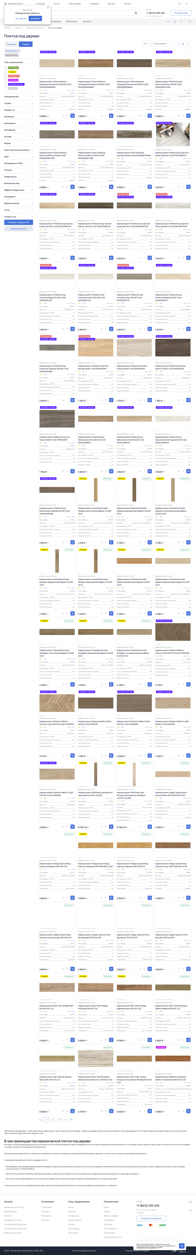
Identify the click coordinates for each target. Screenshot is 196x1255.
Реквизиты (46, 1215)
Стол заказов (55, 21)
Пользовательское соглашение (137, 1251)
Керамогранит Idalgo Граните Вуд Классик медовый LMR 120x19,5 (132, 865)
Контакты (127, 4)
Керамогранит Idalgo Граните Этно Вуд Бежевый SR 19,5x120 (94, 936)
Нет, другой (20, 18)
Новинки (72, 1211)
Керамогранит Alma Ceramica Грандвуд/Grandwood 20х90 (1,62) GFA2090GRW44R (133, 84)
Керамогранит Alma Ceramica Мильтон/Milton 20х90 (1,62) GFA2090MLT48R (91, 155)
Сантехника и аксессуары (15, 1228)
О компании (40, 4)
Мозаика (8, 1215)
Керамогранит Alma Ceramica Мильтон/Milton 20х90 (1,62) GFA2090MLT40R (53, 155)
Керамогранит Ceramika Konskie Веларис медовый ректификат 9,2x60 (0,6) (95, 582)
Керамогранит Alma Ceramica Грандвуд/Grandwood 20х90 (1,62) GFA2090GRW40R (94, 84)
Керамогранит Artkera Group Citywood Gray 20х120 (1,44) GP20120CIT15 (130, 297)
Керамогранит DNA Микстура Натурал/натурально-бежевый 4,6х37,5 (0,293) (131, 795)
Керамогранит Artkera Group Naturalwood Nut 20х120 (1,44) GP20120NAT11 (92, 440)
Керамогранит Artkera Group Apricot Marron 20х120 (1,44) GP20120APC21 (94, 225)
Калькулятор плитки (112, 1237)
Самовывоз (94, 4)
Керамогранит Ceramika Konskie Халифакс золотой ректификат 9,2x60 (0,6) (56, 653)
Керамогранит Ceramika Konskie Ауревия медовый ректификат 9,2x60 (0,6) (134, 511)
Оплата (57, 4)
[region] (19, 136)
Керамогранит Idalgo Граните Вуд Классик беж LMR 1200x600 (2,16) (171, 794)
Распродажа (73, 1215)
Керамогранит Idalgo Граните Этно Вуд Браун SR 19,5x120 (133, 936)
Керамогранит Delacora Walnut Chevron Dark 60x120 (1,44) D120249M (172, 651)
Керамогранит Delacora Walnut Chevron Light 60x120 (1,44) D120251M (56, 722)
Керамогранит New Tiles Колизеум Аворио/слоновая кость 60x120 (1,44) (95, 1078)
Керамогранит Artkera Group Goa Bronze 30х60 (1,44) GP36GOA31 (93, 367)
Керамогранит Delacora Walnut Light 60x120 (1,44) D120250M (56, 794)
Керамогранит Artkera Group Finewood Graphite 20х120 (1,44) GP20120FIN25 (54, 369)
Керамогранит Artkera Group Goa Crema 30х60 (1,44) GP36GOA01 (132, 367)
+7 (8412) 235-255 (155, 12)
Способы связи (181, 13)
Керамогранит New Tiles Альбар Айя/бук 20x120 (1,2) (56, 1007)
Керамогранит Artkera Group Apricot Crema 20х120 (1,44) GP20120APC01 (56, 225)
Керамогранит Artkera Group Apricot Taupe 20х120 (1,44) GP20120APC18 (133, 225)
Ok (182, 1246)
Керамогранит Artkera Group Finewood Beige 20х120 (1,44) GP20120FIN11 (168, 297)
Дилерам (45, 1211)
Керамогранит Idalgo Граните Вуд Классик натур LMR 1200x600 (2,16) (171, 865)
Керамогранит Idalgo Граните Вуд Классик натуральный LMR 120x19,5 (55, 936)
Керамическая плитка (14, 1207)
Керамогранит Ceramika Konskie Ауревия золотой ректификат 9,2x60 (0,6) (94, 511)
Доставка (111, 4)
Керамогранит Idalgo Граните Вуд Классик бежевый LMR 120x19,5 (55, 865)
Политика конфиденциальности (84, 1251)
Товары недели (74, 1220)
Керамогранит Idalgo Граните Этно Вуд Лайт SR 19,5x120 (171, 936)
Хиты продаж (73, 1228)
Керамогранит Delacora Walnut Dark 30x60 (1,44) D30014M (94, 722)
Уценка (71, 1224)
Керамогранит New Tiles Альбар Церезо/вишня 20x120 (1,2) (131, 1007)
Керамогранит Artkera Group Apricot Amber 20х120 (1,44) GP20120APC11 (172, 154)
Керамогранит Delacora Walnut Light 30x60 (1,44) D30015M (172, 722)
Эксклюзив (73, 1233)
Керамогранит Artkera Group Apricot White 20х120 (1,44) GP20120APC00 (172, 225)
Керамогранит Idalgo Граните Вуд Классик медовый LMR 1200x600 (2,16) (95, 865)
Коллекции (12, 44)
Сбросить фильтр (11, 55)
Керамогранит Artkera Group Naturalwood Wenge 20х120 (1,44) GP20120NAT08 (54, 511)
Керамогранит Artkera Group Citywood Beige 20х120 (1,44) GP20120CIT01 (52, 297)
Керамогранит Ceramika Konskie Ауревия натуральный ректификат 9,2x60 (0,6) (171, 511)
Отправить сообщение (151, 1218)
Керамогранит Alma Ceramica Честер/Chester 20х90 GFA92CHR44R (134, 154)
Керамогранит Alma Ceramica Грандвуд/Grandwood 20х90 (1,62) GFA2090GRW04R (55, 84)
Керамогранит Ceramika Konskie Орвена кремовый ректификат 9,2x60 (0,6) (172, 582)
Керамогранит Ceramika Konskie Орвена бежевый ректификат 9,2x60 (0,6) (133, 582)
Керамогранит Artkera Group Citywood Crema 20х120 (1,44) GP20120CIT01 (91, 297)
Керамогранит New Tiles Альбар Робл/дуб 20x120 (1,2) (93, 1007)
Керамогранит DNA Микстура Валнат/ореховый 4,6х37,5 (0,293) (95, 794)
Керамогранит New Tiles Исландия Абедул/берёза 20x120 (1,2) (171, 1007)
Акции (71, 1207)
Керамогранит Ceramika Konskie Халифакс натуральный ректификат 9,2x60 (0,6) (133, 653)
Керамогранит (10, 1211)
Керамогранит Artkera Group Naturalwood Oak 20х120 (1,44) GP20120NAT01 (130, 440)
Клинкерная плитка (12, 1220)
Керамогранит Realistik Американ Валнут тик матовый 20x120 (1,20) (170, 1078)
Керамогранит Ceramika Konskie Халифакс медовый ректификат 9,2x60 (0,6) (95, 653)
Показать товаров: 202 (18, 222)
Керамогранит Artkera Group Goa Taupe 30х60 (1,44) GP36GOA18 (54, 438)
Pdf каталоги (72, 21)
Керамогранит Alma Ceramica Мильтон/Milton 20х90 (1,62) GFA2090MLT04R (168, 84)
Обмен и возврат (75, 4)
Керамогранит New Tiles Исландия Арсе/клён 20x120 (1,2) (55, 1078)
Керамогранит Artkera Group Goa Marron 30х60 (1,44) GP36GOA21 (170, 367)
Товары (25, 44)
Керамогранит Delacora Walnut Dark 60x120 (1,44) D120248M (133, 722)
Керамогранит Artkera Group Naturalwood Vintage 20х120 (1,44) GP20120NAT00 (171, 440)
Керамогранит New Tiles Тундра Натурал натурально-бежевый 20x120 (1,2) (134, 1080)
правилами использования (147, 1247)
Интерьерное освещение (15, 1224)
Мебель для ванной (12, 1233)
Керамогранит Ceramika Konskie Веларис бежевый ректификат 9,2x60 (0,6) (56, 582)
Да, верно (35, 18)
